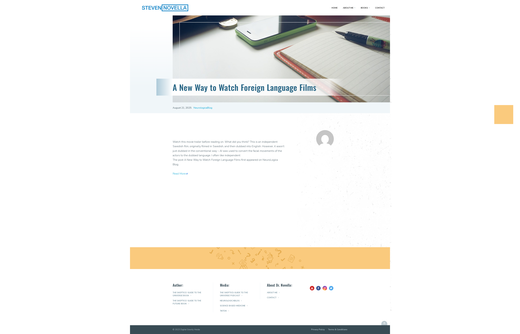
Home (334, 7)
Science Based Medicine (233, 305)
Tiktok (223, 310)
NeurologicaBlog (203, 107)
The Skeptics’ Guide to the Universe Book (187, 294)
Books (364, 7)
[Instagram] (325, 288)
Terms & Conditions (337, 329)
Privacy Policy (318, 329)
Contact (380, 7)
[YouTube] (312, 288)
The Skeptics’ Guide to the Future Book (187, 302)
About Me (348, 7)
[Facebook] (318, 288)
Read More (179, 173)
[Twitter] (331, 288)
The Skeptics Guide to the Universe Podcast (234, 294)
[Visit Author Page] (325, 147)
